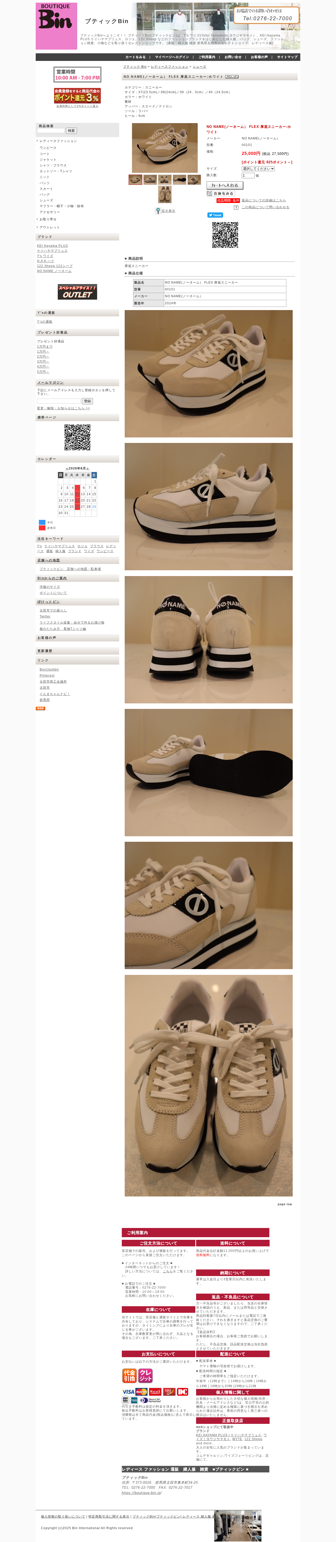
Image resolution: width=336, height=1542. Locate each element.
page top (285, 1204)
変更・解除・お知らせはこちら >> (63, 408)
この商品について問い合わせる (266, 207)
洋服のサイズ (50, 587)
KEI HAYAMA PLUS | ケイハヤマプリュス (228, 1435)
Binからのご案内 (52, 578)
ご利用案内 (207, 57)
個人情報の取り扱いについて (63, 1516)
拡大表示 (168, 211)
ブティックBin (107, 21)
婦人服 (60, 551)
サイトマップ (287, 57)
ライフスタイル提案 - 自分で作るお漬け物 (72, 622)
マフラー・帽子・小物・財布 (62, 206)
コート (45, 154)
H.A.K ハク (45, 261)
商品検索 (46, 126)
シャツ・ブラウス (53, 165)
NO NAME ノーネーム (54, 271)
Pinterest (47, 675)
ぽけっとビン (49, 602)
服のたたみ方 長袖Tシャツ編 (63, 629)
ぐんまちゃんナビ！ (55, 694)
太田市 (45, 687)
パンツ (45, 183)
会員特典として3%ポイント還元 (77, 105)
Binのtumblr (49, 669)
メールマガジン (51, 382)
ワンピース (48, 148)
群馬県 (45, 700)
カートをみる (135, 57)
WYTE (237, 1439)
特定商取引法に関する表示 (108, 1516)
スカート (46, 189)
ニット (45, 177)
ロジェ (82, 546)
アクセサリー (50, 212)
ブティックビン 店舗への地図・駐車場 (70, 569)
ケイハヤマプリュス (52, 251)
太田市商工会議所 (53, 681)
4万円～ (43, 366)
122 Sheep (253, 1439)
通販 (49, 551)
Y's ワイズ (45, 256)
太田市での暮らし (53, 610)
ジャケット (48, 159)
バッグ (45, 194)
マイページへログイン (172, 57)
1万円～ (43, 351)
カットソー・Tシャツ (56, 171)
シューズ (46, 200)
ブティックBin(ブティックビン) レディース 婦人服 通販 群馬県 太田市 (188, 1516)
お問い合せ (233, 57)
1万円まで (45, 346)
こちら (168, 1271)
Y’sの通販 (44, 321)
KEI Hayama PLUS (52, 246)
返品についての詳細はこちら (264, 200)
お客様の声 (259, 57)
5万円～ (43, 372)
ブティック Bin (135, 67)
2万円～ (43, 356)
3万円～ (43, 361)
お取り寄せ (48, 219)
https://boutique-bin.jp (141, 1493)
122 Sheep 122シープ (55, 266)
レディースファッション (58, 141)
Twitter (45, 616)
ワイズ (89, 551)
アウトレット (50, 227)
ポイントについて (53, 593)
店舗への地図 (49, 560)
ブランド (75, 551)
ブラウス (97, 546)
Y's (39, 546)
